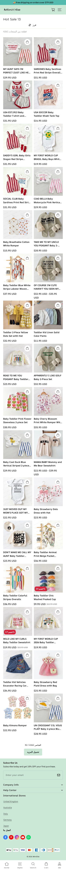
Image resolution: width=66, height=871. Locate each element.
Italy (5, 813)
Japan (6, 825)
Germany (7, 819)
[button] (59, 10)
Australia (7, 807)
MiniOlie (36, 856)
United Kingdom (10, 801)
